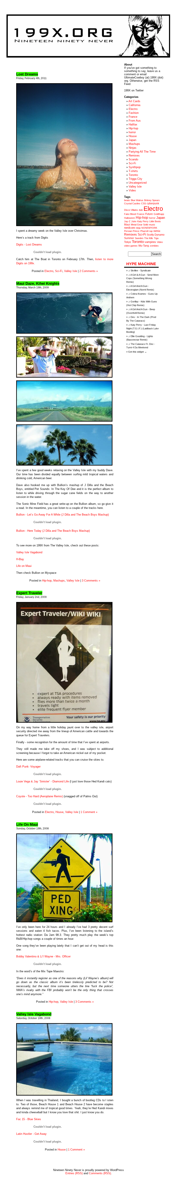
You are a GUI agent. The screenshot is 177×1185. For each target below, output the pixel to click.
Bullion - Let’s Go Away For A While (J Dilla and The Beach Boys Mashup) (62, 514)
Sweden (139, 238)
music (152, 224)
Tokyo (127, 242)
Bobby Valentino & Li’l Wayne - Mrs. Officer (43, 956)
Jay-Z (127, 221)
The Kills (148, 238)
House (59, 812)
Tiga (156, 238)
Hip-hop (47, 580)
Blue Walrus (137, 200)
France (133, 116)
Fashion (134, 112)
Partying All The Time (142, 151)
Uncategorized (138, 182)
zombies (154, 245)
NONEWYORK (149, 228)
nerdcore (129, 227)
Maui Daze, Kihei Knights (37, 283)
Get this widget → (137, 351)
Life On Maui (27, 824)
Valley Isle (70, 271)
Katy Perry (143, 221)
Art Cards (134, 101)
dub (141, 210)
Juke (133, 221)
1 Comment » (89, 812)
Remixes (134, 155)
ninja (138, 228)
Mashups (59, 580)
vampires (150, 242)
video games (130, 245)
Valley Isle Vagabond (29, 552)
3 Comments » (91, 580)
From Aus (135, 120)
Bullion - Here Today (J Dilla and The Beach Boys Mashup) (53, 530)
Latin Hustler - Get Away (31, 1133)
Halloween (129, 218)
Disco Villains (131, 210)
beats (127, 200)
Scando (133, 159)
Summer (129, 238)
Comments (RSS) (100, 1173)
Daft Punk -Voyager (28, 766)
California (134, 105)
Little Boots (155, 221)
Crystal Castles (132, 203)
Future (149, 214)
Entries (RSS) (74, 1173)
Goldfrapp (159, 214)
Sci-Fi (58, 271)
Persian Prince (131, 231)
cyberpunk (153, 203)
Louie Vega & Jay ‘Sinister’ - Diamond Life (42, 781)
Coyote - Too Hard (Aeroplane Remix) (39, 796)
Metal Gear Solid (139, 224)
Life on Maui (24, 565)
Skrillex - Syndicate (141, 270)
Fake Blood (130, 214)
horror (132, 132)
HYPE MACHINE (141, 264)
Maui (127, 224)
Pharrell (144, 231)
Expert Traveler (29, 593)
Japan (132, 140)
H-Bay (20, 559)
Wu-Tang (143, 245)
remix (156, 231)
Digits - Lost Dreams (29, 244)
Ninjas (132, 147)
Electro (48, 271)
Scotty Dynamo (155, 234)
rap (151, 231)
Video (132, 190)
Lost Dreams (27, 74)
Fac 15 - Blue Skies (28, 1119)
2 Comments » (88, 271)
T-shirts (133, 171)
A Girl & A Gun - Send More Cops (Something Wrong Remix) (142, 278)
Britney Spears (152, 200)
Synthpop (135, 167)
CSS (143, 203)
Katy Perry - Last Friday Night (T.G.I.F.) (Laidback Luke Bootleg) (142, 328)
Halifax (133, 124)
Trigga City (135, 178)
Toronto (133, 175)
